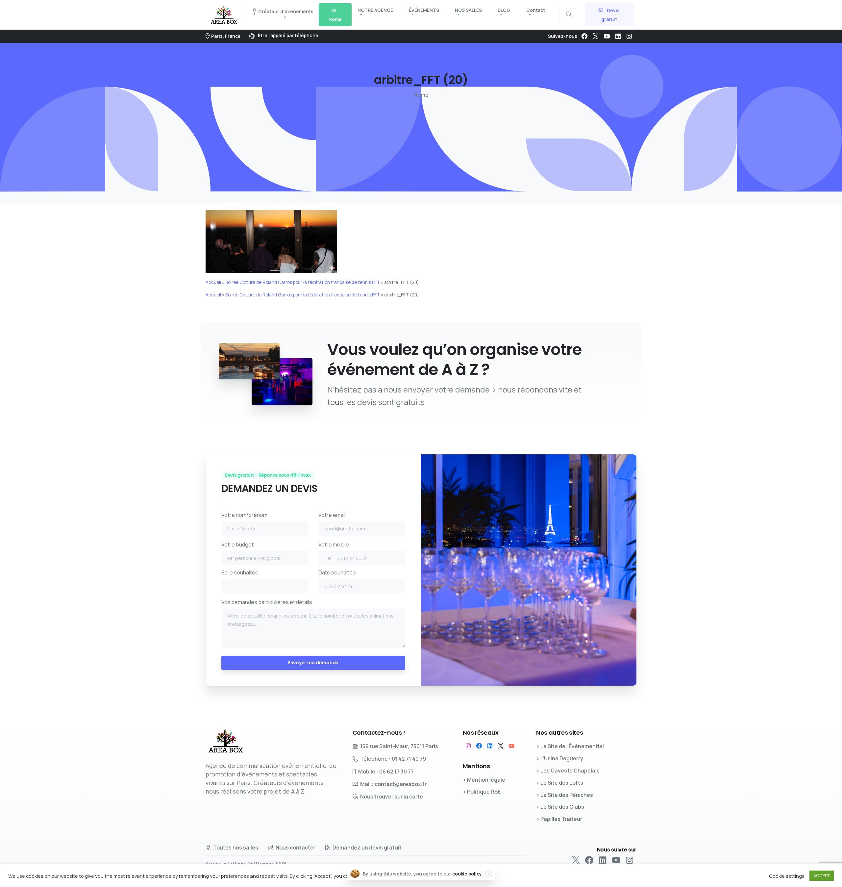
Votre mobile (333, 544)
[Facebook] (584, 36)
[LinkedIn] (618, 36)
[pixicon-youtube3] (511, 746)
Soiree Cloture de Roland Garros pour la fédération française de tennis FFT (302, 282)
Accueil (213, 282)
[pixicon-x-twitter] (500, 746)
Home (421, 94)
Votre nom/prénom (244, 515)
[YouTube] (606, 36)
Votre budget (237, 544)
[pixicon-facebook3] (479, 746)
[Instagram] (629, 36)
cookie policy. (467, 874)
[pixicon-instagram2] (468, 746)
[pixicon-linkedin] (489, 746)
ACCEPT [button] (821, 875)
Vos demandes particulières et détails (266, 602)
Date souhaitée (337, 572)
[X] (595, 36)
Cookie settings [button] (787, 876)
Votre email (331, 515)
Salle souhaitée (240, 572)
